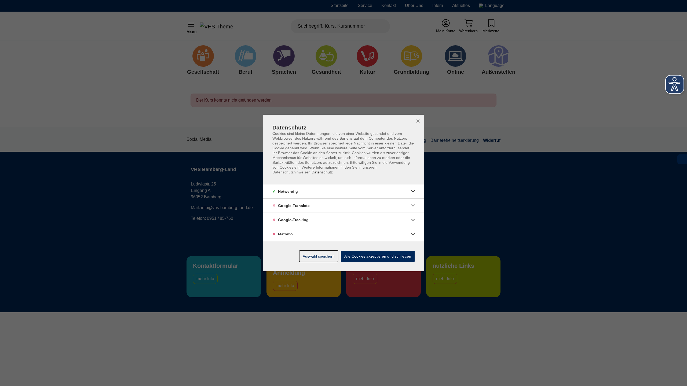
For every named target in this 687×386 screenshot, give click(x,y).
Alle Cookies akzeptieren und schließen (377, 256)
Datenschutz (322, 172)
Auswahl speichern (319, 256)
